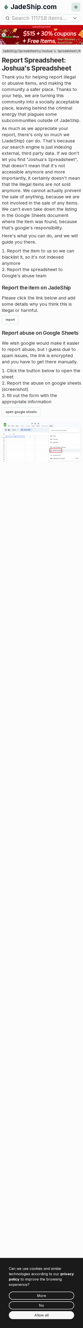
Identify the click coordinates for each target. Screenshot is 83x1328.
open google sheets (21, 412)
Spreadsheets (29, 51)
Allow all (41, 1315)
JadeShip (10, 51)
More (41, 1295)
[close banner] (4, 35)
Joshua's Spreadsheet (59, 51)
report (10, 319)
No (41, 1305)
